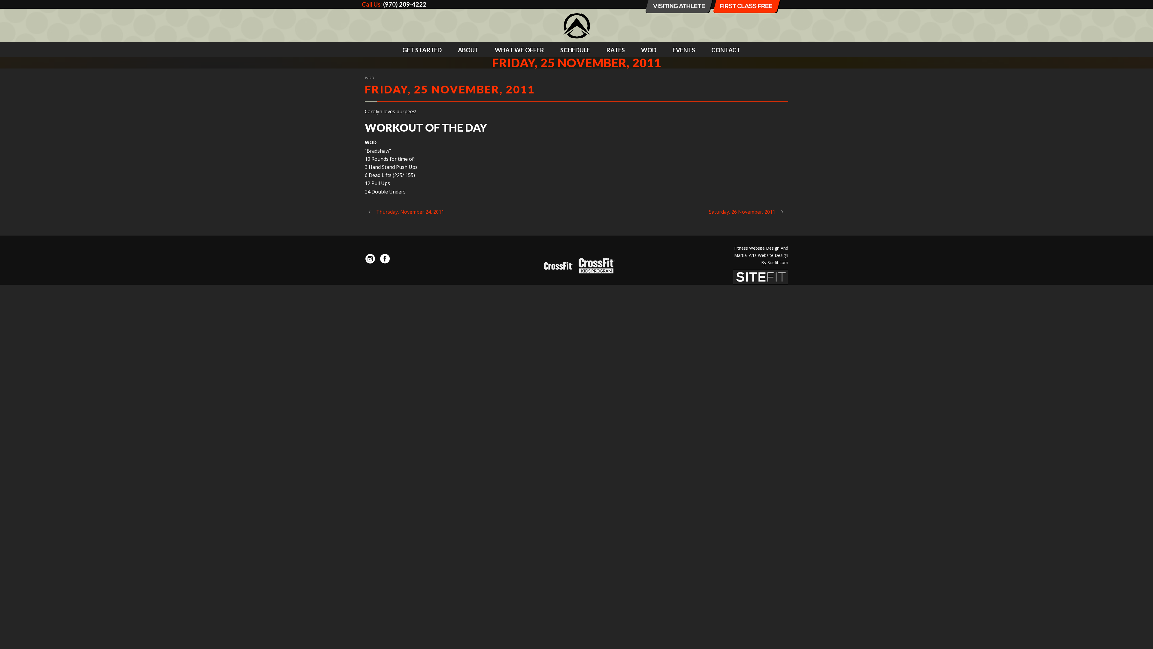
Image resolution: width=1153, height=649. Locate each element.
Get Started (422, 49)
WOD (648, 49)
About (468, 49)
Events (684, 49)
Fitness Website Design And (761, 248)
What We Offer (519, 49)
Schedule (575, 49)
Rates (615, 49)
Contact (725, 49)
